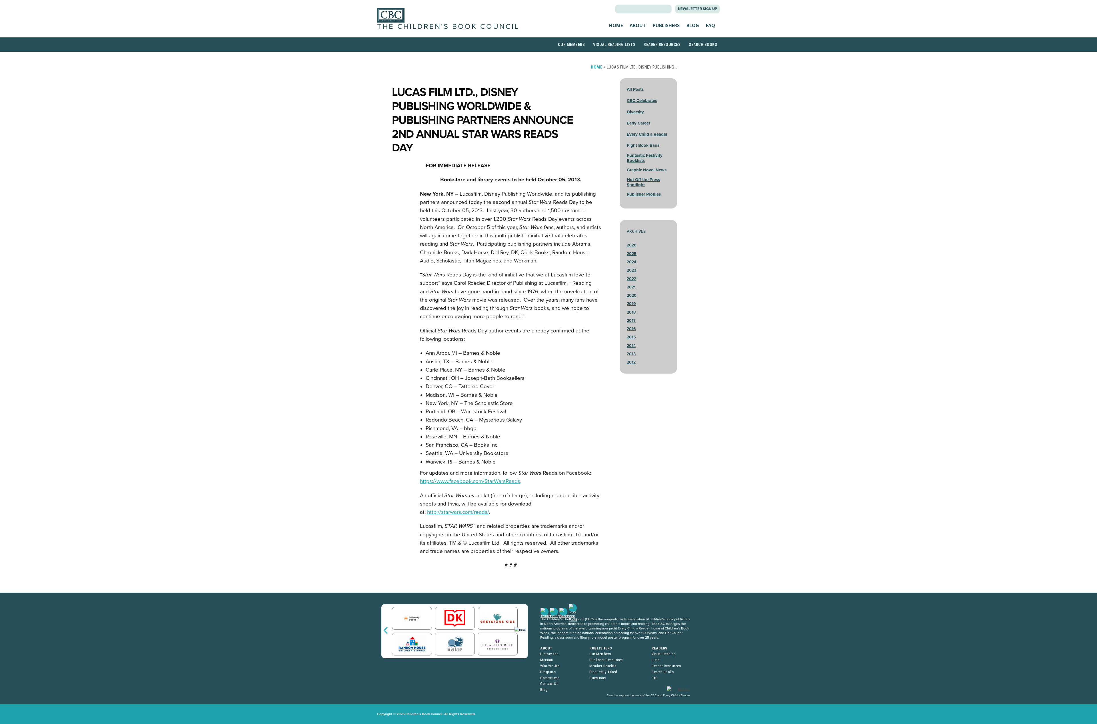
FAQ (710, 25)
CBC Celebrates (642, 100)
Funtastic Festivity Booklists (644, 158)
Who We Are (549, 666)
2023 (631, 270)
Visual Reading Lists (614, 44)
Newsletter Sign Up (697, 9)
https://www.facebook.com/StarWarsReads (470, 481)
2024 (631, 262)
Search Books (703, 44)
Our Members (571, 44)
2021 (631, 287)
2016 (631, 328)
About (638, 25)
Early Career (638, 123)
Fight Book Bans (643, 145)
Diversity (635, 112)
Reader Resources (662, 44)
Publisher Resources (606, 660)
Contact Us (549, 683)
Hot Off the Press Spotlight (643, 182)
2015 (631, 337)
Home (616, 25)
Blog (692, 25)
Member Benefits (602, 666)
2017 (631, 320)
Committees (549, 678)
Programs (548, 672)
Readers (660, 648)
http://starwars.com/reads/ (458, 512)
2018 (631, 312)
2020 (631, 295)
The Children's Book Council (448, 26)
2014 (631, 345)
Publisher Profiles (644, 194)
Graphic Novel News (646, 170)
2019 (631, 303)
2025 (631, 253)
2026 (631, 245)
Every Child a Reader (647, 134)
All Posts (635, 89)
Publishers (666, 25)
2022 (631, 278)
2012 (631, 362)
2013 (631, 354)
